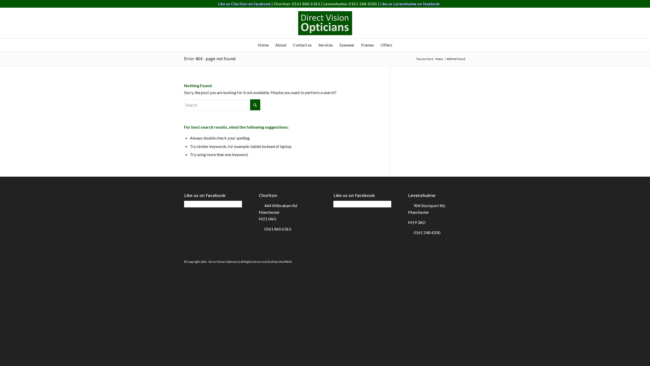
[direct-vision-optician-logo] (325, 23)
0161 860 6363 (306, 4)
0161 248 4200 (363, 4)
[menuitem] (263, 45)
